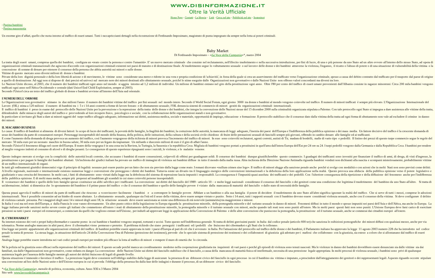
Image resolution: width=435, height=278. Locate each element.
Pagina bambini (13, 25)
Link (211, 17)
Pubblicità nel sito (242, 17)
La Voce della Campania (227, 55)
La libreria (200, 17)
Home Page (177, 17)
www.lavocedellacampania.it (31, 272)
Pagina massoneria (14, 28)
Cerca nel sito (223, 17)
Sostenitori (259, 17)
